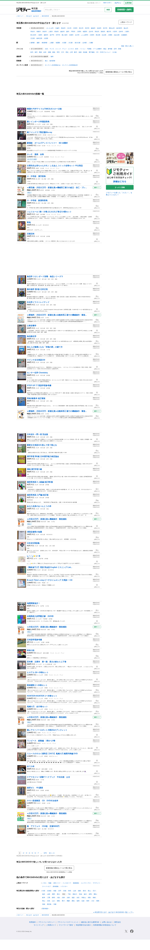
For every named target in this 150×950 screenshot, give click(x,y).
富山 (89, 891)
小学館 (28, 352)
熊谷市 (63, 28)
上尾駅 (51, 43)
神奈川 (75, 894)
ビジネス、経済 (73, 49)
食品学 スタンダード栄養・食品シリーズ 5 (45, 276)
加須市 (99, 28)
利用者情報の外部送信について (104, 925)
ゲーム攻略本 (97, 49)
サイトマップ (39, 925)
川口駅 (70, 43)
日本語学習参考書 (34, 640)
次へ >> (52, 853)
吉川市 (77, 35)
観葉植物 (76, 883)
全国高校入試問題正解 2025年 (40, 616)
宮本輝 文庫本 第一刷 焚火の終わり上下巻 (46, 662)
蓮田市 (46, 35)
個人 (46, 61)
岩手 (59, 891)
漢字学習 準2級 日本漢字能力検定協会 (43, 456)
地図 (28, 608)
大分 (92, 901)
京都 (68, 897)
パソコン (82, 49)
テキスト (29, 281)
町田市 (42, 190)
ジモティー (20, 16)
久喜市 (115, 31)
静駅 (48, 521)
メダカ (44, 883)
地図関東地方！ (33, 603)
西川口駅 (77, 43)
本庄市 (105, 28)
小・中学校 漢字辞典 (36, 176)
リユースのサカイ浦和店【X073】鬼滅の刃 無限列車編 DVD (52, 754)
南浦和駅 (46, 157)
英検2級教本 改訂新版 (36, 398)
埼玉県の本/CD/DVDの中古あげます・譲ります (38, 23)
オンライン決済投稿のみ (52, 65)
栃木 (85, 894)
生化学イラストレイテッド (38, 302)
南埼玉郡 (39, 38)
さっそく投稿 (120, 187)
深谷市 (44, 31)
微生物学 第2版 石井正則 (37, 289)
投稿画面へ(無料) (124, 10)
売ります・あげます (32, 16)
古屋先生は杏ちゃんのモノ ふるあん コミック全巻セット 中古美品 (55, 166)
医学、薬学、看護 (36, 52)
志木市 (91, 31)
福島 (79, 891)
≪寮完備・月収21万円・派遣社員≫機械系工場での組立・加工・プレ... (57, 188)
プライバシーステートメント (68, 922)
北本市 (121, 31)
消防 (28, 537)
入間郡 (110, 35)
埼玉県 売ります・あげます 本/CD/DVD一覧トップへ (114, 912)
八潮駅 (91, 43)
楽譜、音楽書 (83, 52)
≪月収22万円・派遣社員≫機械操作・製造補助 (47, 519)
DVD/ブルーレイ (105, 52)
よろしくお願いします (33, 745)
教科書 (28, 294)
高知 (73, 901)
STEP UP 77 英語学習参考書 (39, 385)
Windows (29, 114)
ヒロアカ (29, 677)
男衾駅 (43, 582)
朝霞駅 (58, 43)
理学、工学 (60, 52)
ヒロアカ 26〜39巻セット (38, 672)
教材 (28, 805)
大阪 (58, 897)
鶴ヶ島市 (64, 35)
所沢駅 (44, 135)
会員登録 (128, 3)
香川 (63, 901)
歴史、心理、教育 (71, 52)
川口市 (69, 28)
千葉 (69, 894)
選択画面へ (45, 908)
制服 (50, 883)
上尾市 (50, 31)
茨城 (38, 317)
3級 (28, 474)
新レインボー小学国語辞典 (38, 122)
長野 (53, 894)
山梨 (48, 894)
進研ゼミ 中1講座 (36, 788)
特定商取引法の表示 (83, 925)
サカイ (28, 758)
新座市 (103, 31)
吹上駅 (42, 168)
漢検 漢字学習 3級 (34, 469)
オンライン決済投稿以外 (70, 65)
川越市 (57, 28)
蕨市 (67, 31)
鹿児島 (49, 904)
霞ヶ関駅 (44, 829)
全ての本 (30, 766)
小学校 (28, 181)
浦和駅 (32, 43)
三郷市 (40, 35)
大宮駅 (64, 43)
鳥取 (89, 897)
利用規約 (32, 922)
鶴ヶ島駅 (44, 179)
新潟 (84, 891)
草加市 (56, 31)
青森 (54, 891)
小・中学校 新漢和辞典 (38, 200)
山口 (53, 901)
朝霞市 (85, 31)
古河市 (42, 317)
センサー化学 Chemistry (37, 373)
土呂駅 (43, 124)
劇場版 (28, 148)
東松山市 (112, 28)
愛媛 (68, 901)
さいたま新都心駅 (47, 664)
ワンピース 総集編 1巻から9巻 (41, 741)
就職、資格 (51, 52)
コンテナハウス (86, 883)
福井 (43, 894)
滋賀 (73, 897)
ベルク (28, 561)
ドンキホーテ (67, 883)
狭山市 (126, 28)
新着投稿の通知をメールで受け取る (119, 72)
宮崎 (43, 904)
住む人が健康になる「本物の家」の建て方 (45, 347)
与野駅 (46, 675)
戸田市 (73, 31)
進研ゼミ (29, 793)
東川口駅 (42, 236)
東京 (38, 190)
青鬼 (29, 222)
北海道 (49, 891)
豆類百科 (30, 234)
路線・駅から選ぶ (127, 46)
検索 (108, 10)
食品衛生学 (31, 336)
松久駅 (43, 145)
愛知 (95, 894)
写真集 (89, 49)
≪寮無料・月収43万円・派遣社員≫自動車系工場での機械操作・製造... (57, 315)
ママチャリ (96, 883)
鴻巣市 (38, 31)
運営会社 (117, 922)
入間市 (79, 31)
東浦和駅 (44, 43)
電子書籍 (91, 52)
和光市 (97, 31)
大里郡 (46, 38)
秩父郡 (98, 35)
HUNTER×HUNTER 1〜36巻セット (42, 696)
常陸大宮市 (43, 521)
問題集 (28, 390)
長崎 (97, 901)
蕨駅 (38, 43)
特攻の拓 (30, 650)
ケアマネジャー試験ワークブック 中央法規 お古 (48, 777)
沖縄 (54, 904)
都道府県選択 (36, 11)
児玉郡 (32, 38)
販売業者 (52, 61)
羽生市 (32, 31)
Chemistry (29, 377)
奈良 (78, 897)
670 (45, 853)
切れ (28, 831)
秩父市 (81, 28)
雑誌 (104, 49)
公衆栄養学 (31, 326)
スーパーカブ (46, 886)
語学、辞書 (117, 49)
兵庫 (63, 897)
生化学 (28, 307)
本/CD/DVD (45, 16)
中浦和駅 (45, 619)
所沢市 (87, 28)
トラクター (64, 886)
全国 (43, 891)
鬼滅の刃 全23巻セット (37, 707)
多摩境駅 (47, 190)
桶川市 (109, 31)
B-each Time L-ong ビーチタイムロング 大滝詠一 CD (49, 580)
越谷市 (62, 31)
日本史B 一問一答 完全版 (37, 434)
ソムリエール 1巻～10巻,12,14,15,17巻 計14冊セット (49, 212)
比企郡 (104, 35)
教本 (28, 403)
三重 (48, 897)
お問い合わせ (107, 922)
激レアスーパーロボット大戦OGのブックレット (47, 730)
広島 (48, 901)
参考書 (110, 49)
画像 (28, 548)
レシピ (28, 511)
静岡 (53, 897)
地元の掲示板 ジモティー (94, 3)
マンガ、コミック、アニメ (58, 49)
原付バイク (56, 883)
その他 (114, 52)
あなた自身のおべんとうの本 (39, 506)
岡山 (43, 901)
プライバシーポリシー (46, 922)
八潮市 (127, 31)
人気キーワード (126, 22)
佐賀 (83, 901)
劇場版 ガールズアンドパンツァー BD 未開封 (47, 143)
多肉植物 (55, 886)
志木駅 (84, 43)
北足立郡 (116, 35)
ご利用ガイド (51, 925)
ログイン (118, 3)
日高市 (71, 35)
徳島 (58, 901)
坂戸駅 (42, 606)
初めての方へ (107, 3)
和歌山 (84, 897)
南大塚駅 (42, 214)
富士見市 (33, 35)
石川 (94, 891)
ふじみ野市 (84, 35)
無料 (52, 56)
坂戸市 (52, 35)
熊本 (87, 901)
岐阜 (43, 897)
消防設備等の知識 (34, 532)
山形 (74, 891)
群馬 (90, 894)
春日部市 (119, 28)
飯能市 (93, 28)
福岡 (78, 901)
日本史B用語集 (33, 543)
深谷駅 (42, 790)
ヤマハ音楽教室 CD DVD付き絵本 (42, 801)
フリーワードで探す (66, 925)
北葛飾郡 (124, 35)
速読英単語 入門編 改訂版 (38, 495)
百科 (28, 238)
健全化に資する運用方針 (90, 922)
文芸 (46, 49)
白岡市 (92, 35)
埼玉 (35, 111)
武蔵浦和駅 (47, 111)
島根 (94, 897)
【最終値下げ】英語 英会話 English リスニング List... (49, 567)
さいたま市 (49, 28)
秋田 (69, 891)
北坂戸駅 (41, 558)
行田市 (75, 28)
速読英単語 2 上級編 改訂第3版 (40, 482)
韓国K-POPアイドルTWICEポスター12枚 (44, 109)
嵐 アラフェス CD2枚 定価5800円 (43, 826)
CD (97, 52)
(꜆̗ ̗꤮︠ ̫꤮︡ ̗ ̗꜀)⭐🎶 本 (33, 556)
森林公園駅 (46, 653)
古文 (28, 365)
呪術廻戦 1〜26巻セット (37, 685)
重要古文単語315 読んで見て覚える (42, 445)
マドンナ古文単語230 (36, 360)
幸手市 (58, 35)
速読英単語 (30, 487)
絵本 (44, 52)
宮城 (64, 891)
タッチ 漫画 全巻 (35, 154)
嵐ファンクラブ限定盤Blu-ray (40, 132)
